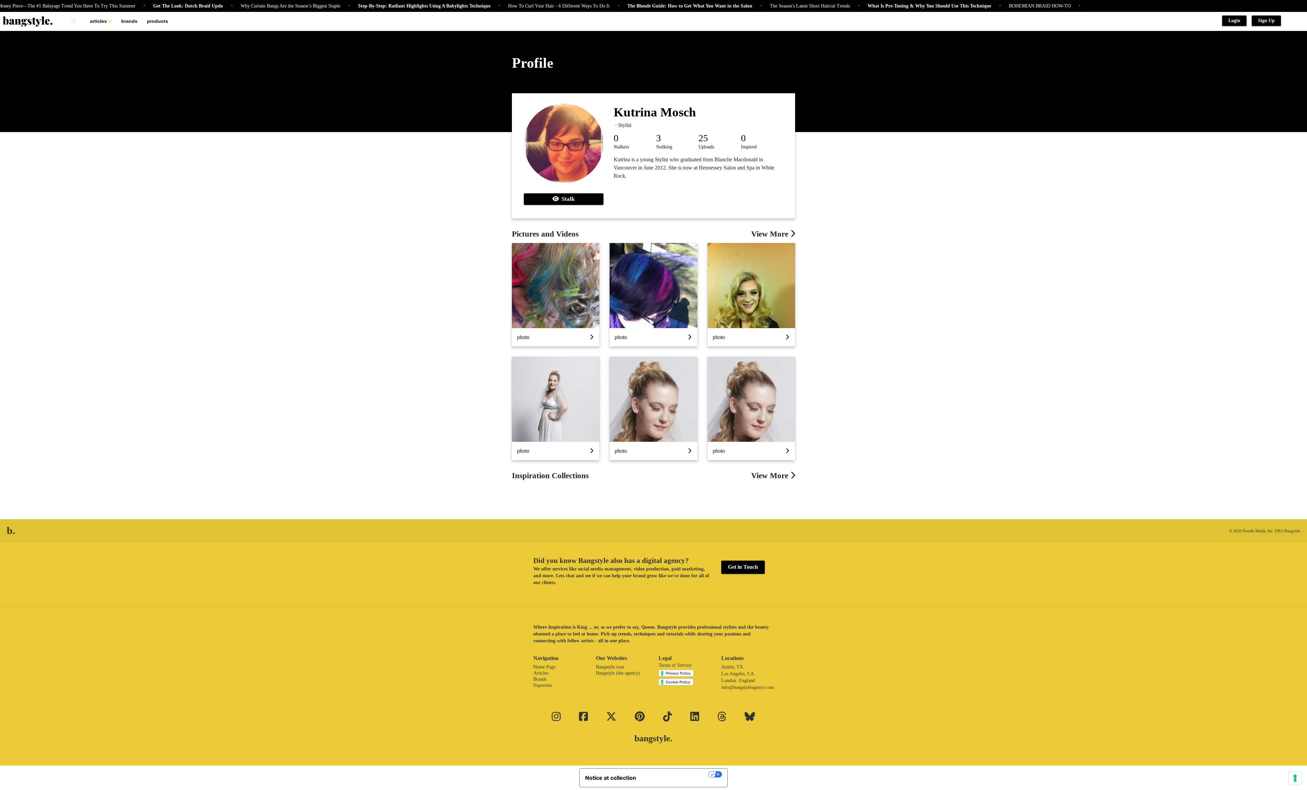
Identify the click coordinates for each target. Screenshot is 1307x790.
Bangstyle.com (610, 667)
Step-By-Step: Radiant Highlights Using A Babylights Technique (395, 6)
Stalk (567, 199)
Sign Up (1266, 20)
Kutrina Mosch (655, 112)
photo (523, 337)
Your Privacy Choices (675, 774)
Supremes (542, 685)
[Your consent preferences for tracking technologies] (1295, 778)
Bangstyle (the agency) (618, 673)
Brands (129, 21)
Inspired (749, 146)
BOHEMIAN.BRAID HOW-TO (1011, 6)
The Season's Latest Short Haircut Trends (781, 6)
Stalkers (621, 146)
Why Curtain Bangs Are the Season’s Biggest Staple (262, 6)
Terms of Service (675, 665)
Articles (98, 21)
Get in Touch (743, 567)
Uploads (706, 146)
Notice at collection (610, 777)
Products (157, 21)
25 (703, 138)
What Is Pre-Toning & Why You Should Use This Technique (901, 6)
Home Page (544, 667)
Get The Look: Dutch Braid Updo (159, 6)
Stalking (664, 146)
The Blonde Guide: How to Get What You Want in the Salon (661, 6)
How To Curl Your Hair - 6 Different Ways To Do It (530, 6)
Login (1234, 20)
